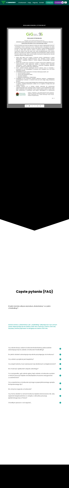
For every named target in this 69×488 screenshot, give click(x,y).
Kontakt (41, 2)
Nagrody (35, 2)
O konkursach (22, 2)
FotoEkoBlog (58, 2)
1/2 (26, 105)
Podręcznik (49, 2)
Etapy (29, 2)
